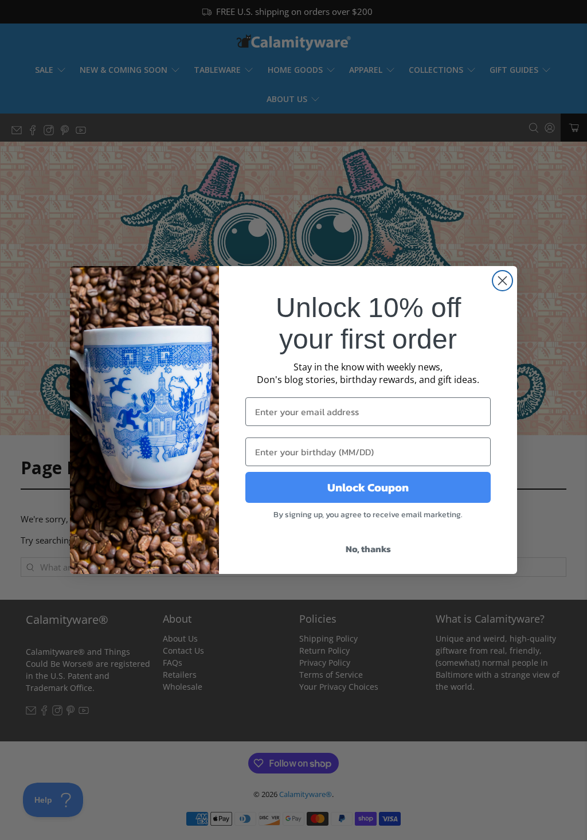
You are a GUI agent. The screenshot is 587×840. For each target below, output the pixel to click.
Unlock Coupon (368, 487)
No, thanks (368, 549)
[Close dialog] (502, 281)
